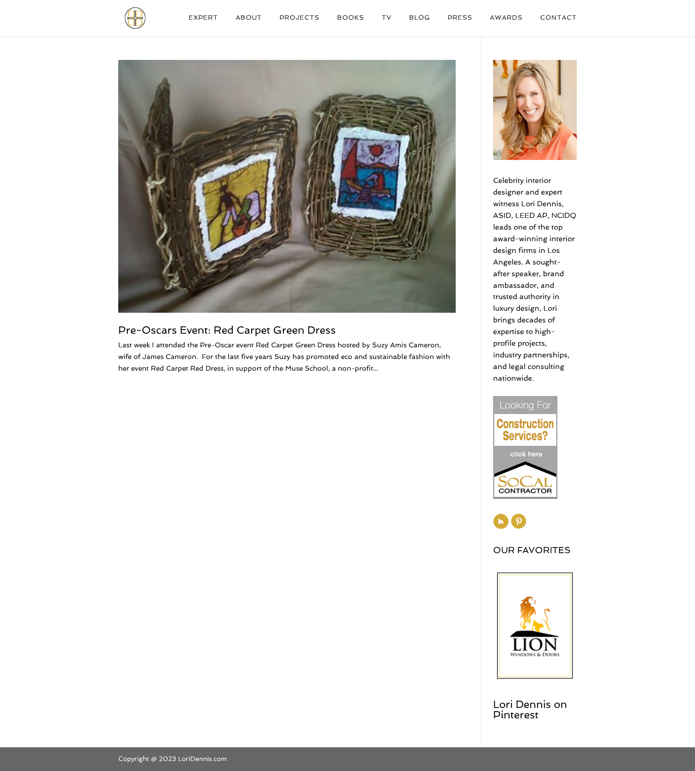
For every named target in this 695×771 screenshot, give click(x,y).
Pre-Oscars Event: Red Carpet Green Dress (227, 330)
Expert (203, 18)
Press (460, 18)
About (249, 18)
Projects (299, 18)
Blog (419, 18)
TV (386, 18)
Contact (558, 18)
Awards (506, 18)
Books (350, 18)
